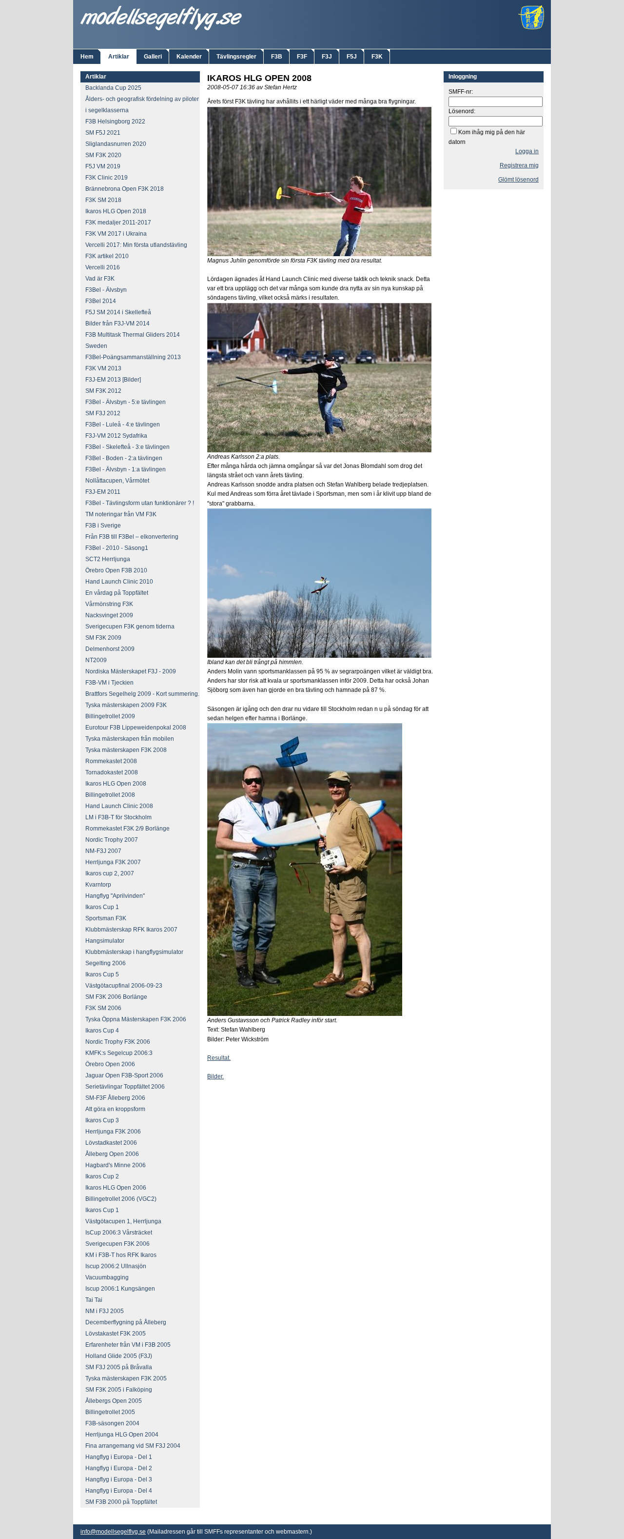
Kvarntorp (98, 884)
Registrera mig (519, 165)
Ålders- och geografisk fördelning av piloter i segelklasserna (142, 105)
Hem (87, 56)
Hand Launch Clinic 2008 (119, 806)
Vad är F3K (100, 278)
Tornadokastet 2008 (111, 772)
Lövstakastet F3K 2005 (115, 1333)
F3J (327, 56)
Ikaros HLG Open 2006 (115, 1187)
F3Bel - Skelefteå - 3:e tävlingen (127, 447)
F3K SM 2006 (103, 1008)
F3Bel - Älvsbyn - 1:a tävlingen (125, 469)
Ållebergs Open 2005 (113, 1400)
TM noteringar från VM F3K (120, 514)
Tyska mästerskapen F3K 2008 (126, 750)
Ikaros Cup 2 (102, 1176)
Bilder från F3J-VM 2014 (117, 323)
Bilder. (215, 1076)
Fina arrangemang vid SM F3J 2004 (132, 1445)
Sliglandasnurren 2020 (115, 144)
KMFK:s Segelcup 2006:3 (119, 1053)
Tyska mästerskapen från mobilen (129, 738)
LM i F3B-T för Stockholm (118, 817)
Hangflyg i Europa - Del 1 (118, 1457)
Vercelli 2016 (102, 267)
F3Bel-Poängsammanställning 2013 (133, 357)
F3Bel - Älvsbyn (106, 289)
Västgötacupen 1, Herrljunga (123, 1221)
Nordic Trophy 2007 (111, 839)
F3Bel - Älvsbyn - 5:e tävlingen (125, 402)
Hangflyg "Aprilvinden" (115, 895)
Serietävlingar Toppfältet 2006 (125, 1086)
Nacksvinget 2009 (109, 615)
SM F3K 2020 (103, 155)
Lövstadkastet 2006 (111, 1142)
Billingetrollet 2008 (110, 794)
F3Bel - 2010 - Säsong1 (116, 548)
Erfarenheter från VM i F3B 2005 (128, 1344)
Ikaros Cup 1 (102, 907)
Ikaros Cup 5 (102, 974)
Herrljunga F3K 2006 (113, 1131)
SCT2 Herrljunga (107, 559)
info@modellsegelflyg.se (113, 1531)
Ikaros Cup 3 (102, 1120)
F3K (377, 56)
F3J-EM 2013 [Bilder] (113, 379)
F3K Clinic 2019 (106, 177)
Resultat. (219, 1057)
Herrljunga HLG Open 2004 (121, 1434)
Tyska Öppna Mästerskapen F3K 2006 (135, 1019)
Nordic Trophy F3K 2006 (117, 1041)
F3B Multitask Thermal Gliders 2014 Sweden (132, 340)
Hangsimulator (104, 940)
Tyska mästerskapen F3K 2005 (126, 1378)
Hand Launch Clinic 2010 (119, 581)
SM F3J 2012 (102, 413)
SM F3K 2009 (103, 637)
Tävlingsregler (236, 56)
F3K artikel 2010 (107, 256)
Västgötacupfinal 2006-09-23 (123, 985)
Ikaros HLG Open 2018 (115, 211)
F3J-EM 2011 (102, 491)
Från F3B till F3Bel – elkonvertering (131, 536)
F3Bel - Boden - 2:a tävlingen (123, 458)
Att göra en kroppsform (115, 1109)
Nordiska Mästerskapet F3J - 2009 (130, 671)
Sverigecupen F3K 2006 (117, 1243)
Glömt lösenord (518, 179)
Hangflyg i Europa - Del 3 (118, 1479)
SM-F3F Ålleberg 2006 (115, 1097)
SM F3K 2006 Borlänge (116, 996)
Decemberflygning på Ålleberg (125, 1322)
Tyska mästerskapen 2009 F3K (126, 705)
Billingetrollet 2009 (110, 716)
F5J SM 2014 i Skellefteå (118, 312)
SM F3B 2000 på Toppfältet (121, 1501)
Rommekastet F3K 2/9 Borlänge (127, 828)
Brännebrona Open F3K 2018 (124, 188)
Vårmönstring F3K (109, 604)
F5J (352, 56)
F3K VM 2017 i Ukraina (116, 233)
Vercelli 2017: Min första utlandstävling (136, 245)
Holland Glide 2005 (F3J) (118, 1356)
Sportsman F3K (105, 918)
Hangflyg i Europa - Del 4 (118, 1490)
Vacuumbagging (107, 1277)
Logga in (527, 151)
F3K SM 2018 (103, 200)
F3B (276, 56)
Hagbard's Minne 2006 (115, 1165)
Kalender (189, 56)
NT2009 (96, 660)
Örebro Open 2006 (110, 1064)
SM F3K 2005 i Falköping (118, 1389)
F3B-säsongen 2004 (112, 1423)
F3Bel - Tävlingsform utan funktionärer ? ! (139, 503)
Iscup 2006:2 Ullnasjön (115, 1266)
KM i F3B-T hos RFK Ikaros (120, 1255)
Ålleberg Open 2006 (112, 1154)
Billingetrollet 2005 (110, 1412)
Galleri (153, 56)
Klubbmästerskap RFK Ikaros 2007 (131, 929)
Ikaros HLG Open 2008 (115, 783)
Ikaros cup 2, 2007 (109, 873)
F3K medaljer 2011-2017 (118, 222)
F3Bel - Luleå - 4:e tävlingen (122, 424)
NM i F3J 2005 (104, 1311)
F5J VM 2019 (102, 166)
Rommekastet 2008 (111, 761)
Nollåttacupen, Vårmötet (117, 480)
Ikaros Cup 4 (102, 1030)
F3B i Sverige (103, 525)
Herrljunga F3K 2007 (113, 862)
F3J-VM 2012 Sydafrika (116, 435)
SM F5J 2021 (102, 132)
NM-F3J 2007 (103, 851)
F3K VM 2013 (103, 368)
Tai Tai (93, 1299)
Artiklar (118, 56)
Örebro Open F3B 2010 (116, 570)
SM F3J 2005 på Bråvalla (118, 1367)
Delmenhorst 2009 (110, 649)
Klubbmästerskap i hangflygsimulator (134, 952)
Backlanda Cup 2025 (113, 87)
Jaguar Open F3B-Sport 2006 (124, 1075)
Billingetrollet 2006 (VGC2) (120, 1198)
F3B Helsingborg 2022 (115, 121)
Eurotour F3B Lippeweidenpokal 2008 (135, 727)
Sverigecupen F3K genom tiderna (130, 626)
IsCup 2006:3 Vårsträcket (118, 1232)
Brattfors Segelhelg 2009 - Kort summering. (142, 693)
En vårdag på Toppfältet (116, 592)
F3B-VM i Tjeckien (109, 682)
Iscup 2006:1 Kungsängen (120, 1288)
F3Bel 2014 (100, 301)
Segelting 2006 (105, 963)
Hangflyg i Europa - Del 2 (118, 1468)
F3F (302, 56)
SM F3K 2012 (103, 390)
